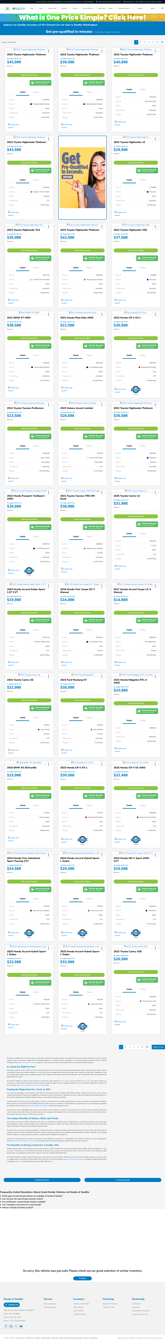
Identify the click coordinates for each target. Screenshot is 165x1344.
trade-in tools (85, 1081)
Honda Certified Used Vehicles (39, 1106)
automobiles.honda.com (141, 1311)
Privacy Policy (20, 1338)
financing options (64, 1081)
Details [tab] (22, 92)
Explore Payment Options (29, 75)
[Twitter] (16, 1326)
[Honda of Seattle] (14, 8)
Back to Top (158, 1047)
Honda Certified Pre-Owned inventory (31, 1085)
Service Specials (50, 1304)
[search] (162, 8)
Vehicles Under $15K (81, 1304)
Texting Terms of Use (140, 1314)
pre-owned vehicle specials (75, 1159)
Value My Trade (108, 1307)
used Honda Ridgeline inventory (25, 1141)
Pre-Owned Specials (123, 1180)
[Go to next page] (157, 42)
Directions (136, 1307)
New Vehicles (78, 1307)
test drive (19, 1161)
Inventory (78, 1299)
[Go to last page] (162, 42)
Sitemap (37, 1338)
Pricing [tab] (36, 92)
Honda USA (93, 1338)
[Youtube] (21, 1326)
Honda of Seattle (9, 1338)
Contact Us (13, 1304)
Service (48, 1299)
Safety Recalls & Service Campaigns (70, 1338)
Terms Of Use (29, 1338)
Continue (82, 1278)
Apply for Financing (110, 1304)
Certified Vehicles (79, 1314)
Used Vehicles (78, 1311)
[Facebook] (6, 1326)
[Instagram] (11, 1326)
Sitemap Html (45, 1338)
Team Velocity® (130, 1338)
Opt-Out (86, 1338)
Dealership (138, 1299)
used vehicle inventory (29, 1062)
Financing (108, 1299)
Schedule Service (50, 1307)
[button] (49, 51)
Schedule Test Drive (42, 1180)
